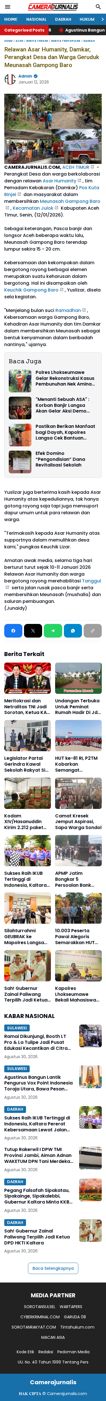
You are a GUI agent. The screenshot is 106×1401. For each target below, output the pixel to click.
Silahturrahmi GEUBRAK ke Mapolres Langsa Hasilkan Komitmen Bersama (26, 937)
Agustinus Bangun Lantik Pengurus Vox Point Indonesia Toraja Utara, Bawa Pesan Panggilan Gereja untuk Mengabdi (38, 1083)
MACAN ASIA (53, 1337)
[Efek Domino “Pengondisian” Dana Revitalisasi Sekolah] (20, 462)
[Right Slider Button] (100, 19)
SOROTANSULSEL (39, 1307)
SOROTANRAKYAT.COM (34, 1327)
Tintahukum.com (77, 1327)
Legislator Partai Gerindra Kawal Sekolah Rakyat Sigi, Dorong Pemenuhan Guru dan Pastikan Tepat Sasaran (27, 764)
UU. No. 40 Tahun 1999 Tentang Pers (53, 1362)
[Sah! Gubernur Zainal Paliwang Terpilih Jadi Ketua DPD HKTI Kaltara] (27, 965)
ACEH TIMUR (75, 167)
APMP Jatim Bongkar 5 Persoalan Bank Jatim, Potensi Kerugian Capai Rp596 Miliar (73, 879)
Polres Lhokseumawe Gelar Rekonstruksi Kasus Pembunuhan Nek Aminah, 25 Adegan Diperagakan (66, 378)
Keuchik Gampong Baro (31, 290)
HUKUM (87, 19)
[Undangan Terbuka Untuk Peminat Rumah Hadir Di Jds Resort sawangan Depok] (78, 678)
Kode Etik (25, 1352)
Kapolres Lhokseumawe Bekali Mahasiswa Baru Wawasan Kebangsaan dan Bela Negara (75, 994)
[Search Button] (98, 7)
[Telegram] (53, 631)
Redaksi (45, 1352)
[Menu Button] (7, 7)
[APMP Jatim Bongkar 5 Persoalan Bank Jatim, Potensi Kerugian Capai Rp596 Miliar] (78, 850)
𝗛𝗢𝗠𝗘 (11, 19)
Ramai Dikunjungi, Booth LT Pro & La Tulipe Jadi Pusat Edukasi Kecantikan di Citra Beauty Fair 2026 (36, 1042)
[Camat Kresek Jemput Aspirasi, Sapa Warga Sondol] (78, 793)
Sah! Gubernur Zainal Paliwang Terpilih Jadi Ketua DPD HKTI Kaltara (25, 994)
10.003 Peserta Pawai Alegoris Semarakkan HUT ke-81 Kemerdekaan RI (78, 937)
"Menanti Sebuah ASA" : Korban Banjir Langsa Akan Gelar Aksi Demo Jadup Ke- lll (62, 405)
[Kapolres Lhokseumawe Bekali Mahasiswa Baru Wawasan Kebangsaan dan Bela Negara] (78, 965)
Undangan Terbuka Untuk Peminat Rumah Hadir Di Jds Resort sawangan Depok (77, 707)
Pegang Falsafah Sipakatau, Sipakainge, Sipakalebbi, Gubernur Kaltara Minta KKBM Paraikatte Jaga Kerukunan (38, 1196)
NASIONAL (36, 19)
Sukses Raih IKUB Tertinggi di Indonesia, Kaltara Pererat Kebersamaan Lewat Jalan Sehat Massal (25, 879)
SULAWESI (17, 1028)
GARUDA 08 (75, 1317)
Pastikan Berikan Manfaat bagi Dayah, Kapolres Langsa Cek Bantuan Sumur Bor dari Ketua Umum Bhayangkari (65, 432)
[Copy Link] (93, 631)
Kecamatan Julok (33, 208)
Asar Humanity (59, 181)
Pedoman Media (73, 1352)
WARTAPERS (71, 1307)
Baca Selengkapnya (53, 1268)
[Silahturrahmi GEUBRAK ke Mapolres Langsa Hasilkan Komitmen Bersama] (27, 908)
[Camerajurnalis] (53, 7)
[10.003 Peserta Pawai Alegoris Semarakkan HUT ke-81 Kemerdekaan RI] (78, 908)
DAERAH (63, 19)
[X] (33, 631)
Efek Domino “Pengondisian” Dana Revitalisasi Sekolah (60, 459)
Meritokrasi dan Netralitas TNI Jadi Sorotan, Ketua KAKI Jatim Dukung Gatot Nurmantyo (27, 707)
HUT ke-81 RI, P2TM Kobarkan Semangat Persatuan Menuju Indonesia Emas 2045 (76, 764)
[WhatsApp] (73, 631)
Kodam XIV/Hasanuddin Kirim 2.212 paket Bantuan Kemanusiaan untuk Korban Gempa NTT (27, 822)
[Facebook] (13, 631)
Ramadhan (68, 310)
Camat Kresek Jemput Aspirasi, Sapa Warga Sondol (78, 822)
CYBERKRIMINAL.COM (40, 1317)
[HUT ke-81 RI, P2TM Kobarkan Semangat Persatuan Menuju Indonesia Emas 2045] (78, 735)
